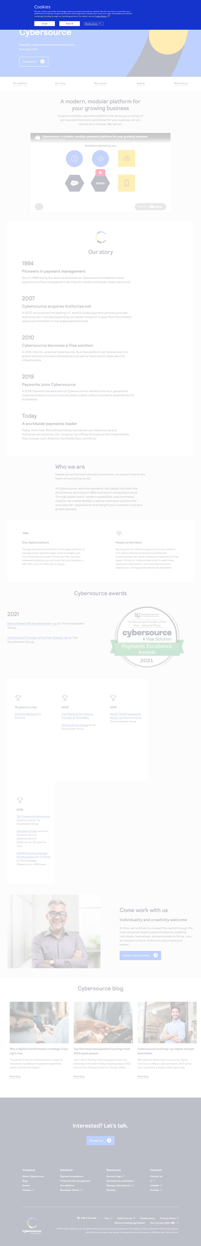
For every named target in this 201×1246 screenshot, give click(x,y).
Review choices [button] (91, 23)
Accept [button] (44, 23)
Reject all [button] (69, 23)
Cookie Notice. (101, 16)
